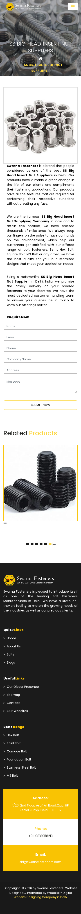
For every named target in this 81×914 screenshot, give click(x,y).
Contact (13, 703)
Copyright (12, 888)
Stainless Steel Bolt (21, 767)
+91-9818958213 (41, 836)
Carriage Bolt (16, 751)
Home (11, 638)
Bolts (10, 654)
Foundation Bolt (18, 759)
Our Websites (17, 711)
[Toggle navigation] (73, 6)
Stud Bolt (13, 743)
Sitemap (13, 695)
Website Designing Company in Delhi (41, 897)
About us (13, 646)
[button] (27, 544)
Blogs (10, 662)
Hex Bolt (12, 735)
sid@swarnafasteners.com (40, 862)
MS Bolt (12, 775)
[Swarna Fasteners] (24, 7)
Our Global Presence (22, 686)
